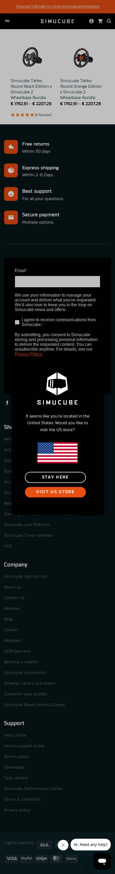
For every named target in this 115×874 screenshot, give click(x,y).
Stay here (55, 477)
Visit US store (55, 492)
